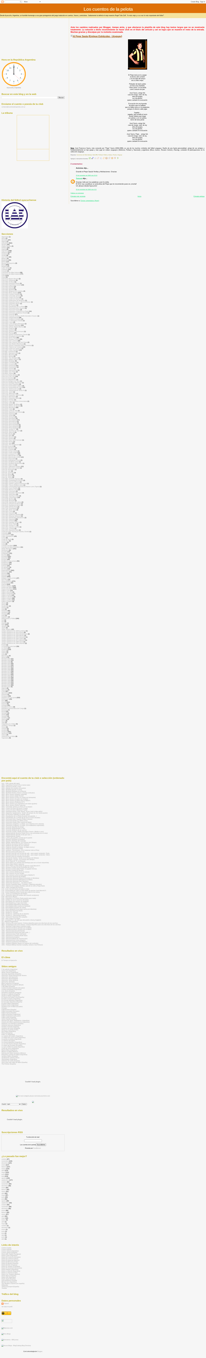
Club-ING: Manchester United (11, 457)
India (3, 615)
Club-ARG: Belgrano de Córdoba (12, 291)
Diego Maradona (7, 548)
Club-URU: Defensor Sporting (11, 514)
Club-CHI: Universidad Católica (12, 386)
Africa (3, 238)
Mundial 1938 (6, 662)
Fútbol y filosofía (7, 592)
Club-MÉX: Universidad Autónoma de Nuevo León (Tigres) (20, 486)
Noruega (4, 690)
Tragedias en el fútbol (9, 724)
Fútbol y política (7, 600)
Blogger (39, 1351)
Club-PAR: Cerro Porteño (10, 488)
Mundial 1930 (6, 659)
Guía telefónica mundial (9, 1280)
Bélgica (4, 258)
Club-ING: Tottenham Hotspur (11, 466)
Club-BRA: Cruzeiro (8, 364)
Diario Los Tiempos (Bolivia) (11, 1274)
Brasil (3, 265)
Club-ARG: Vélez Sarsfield (10, 350)
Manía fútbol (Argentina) (9, 1050)
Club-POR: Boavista (8, 500)
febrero (4, 1167)
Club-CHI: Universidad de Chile (12, 387)
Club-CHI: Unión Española (10, 384)
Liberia (4, 652)
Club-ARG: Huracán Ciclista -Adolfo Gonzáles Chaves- (19, 316)
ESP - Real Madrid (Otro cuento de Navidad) (16, 906)
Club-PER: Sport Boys (9, 494)
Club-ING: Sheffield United (10, 462)
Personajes (5, 699)
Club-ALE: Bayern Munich (10, 278)
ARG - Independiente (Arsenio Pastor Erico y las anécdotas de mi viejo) (25, 833)
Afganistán (5, 237)
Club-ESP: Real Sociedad (10, 424)
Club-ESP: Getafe (7, 415)
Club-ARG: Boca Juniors (9, 292)
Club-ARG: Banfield (8, 289)
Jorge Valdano (6, 629)
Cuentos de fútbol (7, 545)
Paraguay (5, 696)
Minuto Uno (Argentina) (9, 1282)
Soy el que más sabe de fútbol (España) (14, 1062)
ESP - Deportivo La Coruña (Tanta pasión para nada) (19, 898)
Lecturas (4, 649)
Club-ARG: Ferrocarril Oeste (11, 310)
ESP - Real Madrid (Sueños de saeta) (14, 907)
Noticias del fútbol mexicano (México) (14, 1053)
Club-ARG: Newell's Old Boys (11, 325)
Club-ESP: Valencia (8, 432)
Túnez (4, 727)
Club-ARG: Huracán (8, 314)
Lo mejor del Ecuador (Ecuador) (12, 1045)
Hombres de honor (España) (11, 1028)
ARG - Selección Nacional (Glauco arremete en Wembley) (20, 878)
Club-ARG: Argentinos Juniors (11, 285)
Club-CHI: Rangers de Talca (11, 381)
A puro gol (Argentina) (9, 971)
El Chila (4, 555)
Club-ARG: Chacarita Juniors (11, 296)
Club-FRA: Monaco (8, 437)
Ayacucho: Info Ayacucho (10, 977)
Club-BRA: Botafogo (8, 361)
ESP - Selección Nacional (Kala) (12, 910)
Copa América (6, 534)
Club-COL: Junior (7, 392)
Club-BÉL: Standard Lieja (10, 353)
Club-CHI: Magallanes (9, 379)
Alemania (5, 240)
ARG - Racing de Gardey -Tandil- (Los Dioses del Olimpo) (20, 858)
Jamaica (4, 626)
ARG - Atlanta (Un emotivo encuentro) (14, 788)
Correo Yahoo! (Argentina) (10, 1251)
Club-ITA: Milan (6, 474)
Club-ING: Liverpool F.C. (9, 454)
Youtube (4, 1288)
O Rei (3, 691)
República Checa (7, 707)
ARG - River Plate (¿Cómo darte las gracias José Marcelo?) (21, 865)
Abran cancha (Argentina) (10, 972)
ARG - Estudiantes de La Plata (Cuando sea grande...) (19, 816)
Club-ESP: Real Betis (8, 418)
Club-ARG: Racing (8, 333)
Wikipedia (5, 1285)
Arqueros (5, 252)
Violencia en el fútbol (8, 736)
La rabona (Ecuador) (8, 1040)
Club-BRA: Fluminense (9, 367)
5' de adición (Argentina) (9, 969)
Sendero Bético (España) (10, 1056)
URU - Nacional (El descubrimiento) (13, 931)
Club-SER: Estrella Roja (9, 507)
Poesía (115, 154)
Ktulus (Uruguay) (7, 1033)
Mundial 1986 (6, 677)
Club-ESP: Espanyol (8, 413)
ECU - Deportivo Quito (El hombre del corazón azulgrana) (20, 895)
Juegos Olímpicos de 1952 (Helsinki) (13, 637)
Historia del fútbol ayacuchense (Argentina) (16, 1022)
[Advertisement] (114, 23)
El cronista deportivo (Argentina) (12, 1000)
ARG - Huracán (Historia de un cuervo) (14, 830)
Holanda (4, 610)
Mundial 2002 (6, 683)
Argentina (5, 251)
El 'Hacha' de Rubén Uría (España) (13, 997)
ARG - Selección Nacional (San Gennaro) (15, 881)
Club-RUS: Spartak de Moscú (11, 505)
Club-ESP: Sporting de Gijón (11, 431)
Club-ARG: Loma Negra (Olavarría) (13, 323)
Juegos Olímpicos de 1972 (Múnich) (13, 640)
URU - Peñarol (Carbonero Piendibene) (14, 941)
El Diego (4, 556)
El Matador (5, 564)
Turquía (4, 728)
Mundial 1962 (6, 668)
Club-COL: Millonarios (9, 393)
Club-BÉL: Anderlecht (8, 351)
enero (3, 1165)
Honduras (5, 612)
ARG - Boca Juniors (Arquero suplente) (14, 794)
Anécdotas (5, 243)
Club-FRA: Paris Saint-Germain (12, 440)
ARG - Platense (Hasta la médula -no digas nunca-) (18, 847)
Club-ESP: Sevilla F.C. (9, 429)
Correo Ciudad (6, 1248)
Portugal (4, 705)
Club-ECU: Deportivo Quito (10, 398)
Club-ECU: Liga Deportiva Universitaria (14, 401)
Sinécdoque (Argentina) (9, 1059)
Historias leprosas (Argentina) (11, 1025)
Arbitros (4, 247)
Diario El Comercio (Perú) (10, 1258)
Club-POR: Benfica (8, 499)
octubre (4, 1159)
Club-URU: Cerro (7, 511)
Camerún (5, 269)
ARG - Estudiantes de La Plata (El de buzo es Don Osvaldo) (21, 817)
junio (3, 1174)
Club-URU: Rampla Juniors (10, 522)
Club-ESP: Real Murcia (9, 421)
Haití (3, 609)
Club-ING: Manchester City (10, 455)
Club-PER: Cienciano (8, 491)
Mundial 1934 (6, 660)
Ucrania (4, 730)
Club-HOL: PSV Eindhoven (10, 444)
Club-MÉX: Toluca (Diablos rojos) (12, 485)
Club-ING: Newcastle (8, 458)
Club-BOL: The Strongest (10, 358)
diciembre (5, 1163)
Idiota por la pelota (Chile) (10, 1030)
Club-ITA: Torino (7, 477)
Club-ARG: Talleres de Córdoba (12, 347)
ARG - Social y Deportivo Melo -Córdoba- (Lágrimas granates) (22, 884)
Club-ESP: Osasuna (8, 417)
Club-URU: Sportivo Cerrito (10, 527)
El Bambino (5, 553)
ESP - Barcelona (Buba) (9, 896)
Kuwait (4, 645)
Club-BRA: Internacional (9, 370)
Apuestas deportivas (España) (11, 974)
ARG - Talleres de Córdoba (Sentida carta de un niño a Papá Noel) (23, 886)
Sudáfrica (5, 717)
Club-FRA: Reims (7, 441)
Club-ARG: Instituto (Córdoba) (11, 319)
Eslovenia (5, 575)
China (3, 277)
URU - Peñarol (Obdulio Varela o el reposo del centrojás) (20, 943)
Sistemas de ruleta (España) (11, 1061)
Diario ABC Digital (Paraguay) (11, 1254)
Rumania (5, 710)
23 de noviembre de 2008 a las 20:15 (86, 175)
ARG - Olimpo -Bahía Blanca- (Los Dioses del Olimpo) (19, 842)
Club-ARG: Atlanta (7, 288)
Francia (4, 584)
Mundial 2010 (6, 686)
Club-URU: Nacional (8, 519)
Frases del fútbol (7, 587)
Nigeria (4, 688)
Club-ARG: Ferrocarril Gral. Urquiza (13, 308)
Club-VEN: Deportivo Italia (10, 530)
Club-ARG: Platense (8, 328)
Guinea (4, 607)
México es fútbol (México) (10, 1051)
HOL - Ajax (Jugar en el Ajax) (11, 918)
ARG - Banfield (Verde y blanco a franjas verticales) (18, 793)
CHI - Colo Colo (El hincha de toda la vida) (15, 889)
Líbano (4, 651)
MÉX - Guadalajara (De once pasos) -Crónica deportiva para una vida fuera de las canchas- (31, 924)
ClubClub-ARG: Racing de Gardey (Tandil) (15, 531)
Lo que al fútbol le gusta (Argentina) (13, 1047)
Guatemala (5, 606)
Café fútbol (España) (8, 986)
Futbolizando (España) (9, 1009)
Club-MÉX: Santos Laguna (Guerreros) (14, 483)
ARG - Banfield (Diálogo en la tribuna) (14, 791)
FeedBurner (37, 1148)
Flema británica (7, 581)
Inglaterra (5, 617)
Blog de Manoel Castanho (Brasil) (12, 985)
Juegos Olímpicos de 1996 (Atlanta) (13, 643)
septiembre (5, 1180)
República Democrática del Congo (13, 708)
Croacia (4, 542)
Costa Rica (5, 541)
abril (3, 1170)
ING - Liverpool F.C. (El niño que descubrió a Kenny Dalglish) (21, 920)
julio (3, 1176)
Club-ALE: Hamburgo (8, 280)
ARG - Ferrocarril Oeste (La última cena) (15, 820)
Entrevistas (5, 572)
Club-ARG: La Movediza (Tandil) (12, 320)
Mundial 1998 (6, 682)
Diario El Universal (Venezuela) (12, 1268)
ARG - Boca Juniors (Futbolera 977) (13, 802)
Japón (4, 628)
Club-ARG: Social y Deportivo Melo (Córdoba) (16, 345)
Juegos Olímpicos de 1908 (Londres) (14, 631)
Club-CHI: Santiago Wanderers (12, 382)
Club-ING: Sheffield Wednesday (12, 463)
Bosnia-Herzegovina (8, 263)
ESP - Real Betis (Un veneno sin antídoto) (15, 901)
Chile (3, 275)
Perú (3, 700)
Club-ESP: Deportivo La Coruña (12, 412)
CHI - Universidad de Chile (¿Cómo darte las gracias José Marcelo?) (24, 890)
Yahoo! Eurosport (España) (10, 1286)
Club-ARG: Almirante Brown (11, 283)
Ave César (5, 257)
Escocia (4, 573)
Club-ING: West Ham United (11, 468)
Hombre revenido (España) (10, 1026)
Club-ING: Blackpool (8, 448)
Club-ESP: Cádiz (7, 409)
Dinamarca (5, 550)
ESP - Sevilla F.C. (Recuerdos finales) (14, 915)
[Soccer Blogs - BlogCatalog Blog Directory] (16, 1345)
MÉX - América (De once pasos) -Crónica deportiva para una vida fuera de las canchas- (30, 923)
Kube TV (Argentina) (8, 1034)
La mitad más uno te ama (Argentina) (14, 1037)
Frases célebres (7, 586)
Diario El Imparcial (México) (10, 1260)
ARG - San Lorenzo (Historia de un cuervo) (15, 872)
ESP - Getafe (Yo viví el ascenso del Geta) (15, 900)
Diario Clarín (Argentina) (9, 1255)
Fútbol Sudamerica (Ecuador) (11, 1016)
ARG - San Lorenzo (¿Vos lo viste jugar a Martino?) (18, 875)
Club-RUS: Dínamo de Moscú (11, 503)
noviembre (5, 1161)
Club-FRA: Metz (7, 435)
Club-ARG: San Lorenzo (9, 341)
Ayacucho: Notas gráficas (10, 980)
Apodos (4, 244)
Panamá (4, 694)
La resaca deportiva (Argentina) (12, 1042)
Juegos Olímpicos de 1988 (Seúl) (12, 641)
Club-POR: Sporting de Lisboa (11, 502)
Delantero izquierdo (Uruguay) (11, 992)
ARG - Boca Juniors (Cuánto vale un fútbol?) (16, 800)
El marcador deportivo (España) (12, 1002)
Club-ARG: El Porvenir (9, 305)
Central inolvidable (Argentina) (11, 989)
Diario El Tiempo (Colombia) (11, 1266)
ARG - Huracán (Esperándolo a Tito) (13, 828)
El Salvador (5, 567)
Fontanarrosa (6, 583)
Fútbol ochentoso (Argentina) (11, 1014)
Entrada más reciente (78, 196)
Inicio (139, 196)
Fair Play (4, 579)
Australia (4, 254)
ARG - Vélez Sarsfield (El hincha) (12, 887)
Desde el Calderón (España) (11, 994)
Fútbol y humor (6, 595)
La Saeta (4, 648)
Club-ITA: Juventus (8, 472)
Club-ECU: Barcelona (9, 396)
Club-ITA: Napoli (7, 475)
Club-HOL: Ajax (7, 443)
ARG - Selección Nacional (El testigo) (14, 876)
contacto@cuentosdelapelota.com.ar (13, 107)
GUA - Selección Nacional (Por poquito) (14, 917)
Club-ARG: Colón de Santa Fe (11, 299)
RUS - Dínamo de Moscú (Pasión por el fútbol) (16, 928)
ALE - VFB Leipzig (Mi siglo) (11, 783)
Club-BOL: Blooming (8, 354)
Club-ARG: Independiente (10, 317)
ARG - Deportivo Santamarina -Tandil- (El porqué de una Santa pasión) (25, 813)
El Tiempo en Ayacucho (9, 960)
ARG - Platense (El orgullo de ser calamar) (15, 845)
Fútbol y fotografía (7, 593)
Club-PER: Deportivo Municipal (12, 493)
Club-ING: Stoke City (8, 465)
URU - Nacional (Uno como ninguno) (14, 940)
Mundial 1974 (6, 673)
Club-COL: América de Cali (10, 389)
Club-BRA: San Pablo (9, 372)
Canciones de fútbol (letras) (84, 154)
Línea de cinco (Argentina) (10, 1048)
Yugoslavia (5, 738)
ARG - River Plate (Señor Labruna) (13, 864)
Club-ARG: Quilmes (8, 330)
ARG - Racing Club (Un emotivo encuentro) (16, 856)
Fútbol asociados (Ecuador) (10, 1011)
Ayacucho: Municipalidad (10, 978)
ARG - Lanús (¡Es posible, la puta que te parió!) (17, 838)
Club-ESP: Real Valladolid (10, 426)
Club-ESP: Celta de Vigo (10, 410)
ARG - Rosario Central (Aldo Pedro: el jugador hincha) (19, 869)
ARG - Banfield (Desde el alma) (12, 789)
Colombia (5, 533)
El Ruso (4, 565)
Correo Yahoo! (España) (9, 1252)
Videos (4, 735)
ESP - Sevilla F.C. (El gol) (10, 912)
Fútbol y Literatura (7, 596)
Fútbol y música (107, 154)
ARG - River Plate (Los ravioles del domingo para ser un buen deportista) (25, 862)
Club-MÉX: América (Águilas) (11, 479)
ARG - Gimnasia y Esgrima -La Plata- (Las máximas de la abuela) (23, 824)
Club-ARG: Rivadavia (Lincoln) (12, 336)
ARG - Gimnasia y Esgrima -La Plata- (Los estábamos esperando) (23, 825)
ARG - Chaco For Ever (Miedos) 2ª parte (14, 810)
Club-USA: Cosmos (8, 528)
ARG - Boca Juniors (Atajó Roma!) (13, 796)
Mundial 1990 (6, 679)
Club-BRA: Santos (7, 373)
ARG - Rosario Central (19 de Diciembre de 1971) (18, 867)
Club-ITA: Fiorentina (8, 469)
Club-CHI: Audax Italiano (10, 375)
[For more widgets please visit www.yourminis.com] (33, 1096)
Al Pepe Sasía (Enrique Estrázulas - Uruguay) (97, 36)
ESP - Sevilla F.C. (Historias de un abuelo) (15, 914)
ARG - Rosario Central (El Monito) (12, 870)
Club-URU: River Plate (9, 524)
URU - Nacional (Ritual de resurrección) (14, 938)
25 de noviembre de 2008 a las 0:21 (86, 189)
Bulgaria (4, 266)
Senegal (4, 713)
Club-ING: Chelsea (8, 449)
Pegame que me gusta (9, 697)
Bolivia (4, 261)
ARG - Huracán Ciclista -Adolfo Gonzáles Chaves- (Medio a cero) (23, 831)
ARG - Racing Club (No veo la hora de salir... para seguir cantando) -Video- (26, 855)
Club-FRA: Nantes (7, 438)
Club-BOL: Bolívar (7, 356)
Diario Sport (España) (9, 1279)
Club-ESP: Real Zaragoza (10, 427)
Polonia (4, 704)
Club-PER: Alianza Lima (9, 489)
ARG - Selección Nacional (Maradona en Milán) (17, 879)
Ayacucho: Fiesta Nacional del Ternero (14, 975)
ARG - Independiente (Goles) (11, 836)
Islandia (4, 623)
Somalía (4, 716)
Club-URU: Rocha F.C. (9, 525)
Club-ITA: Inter (6, 471)
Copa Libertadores (8, 536)
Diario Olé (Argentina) (9, 1277)
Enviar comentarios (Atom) (90, 201)
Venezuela (5, 733)
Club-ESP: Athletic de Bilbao (11, 404)
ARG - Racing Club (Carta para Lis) (13, 852)
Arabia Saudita (6, 246)
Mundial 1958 (6, 666)
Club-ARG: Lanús (7, 322)
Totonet (79, 178)
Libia (3, 654)
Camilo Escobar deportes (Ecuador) (13, 988)
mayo (3, 1172)
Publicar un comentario (77, 193)
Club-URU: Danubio (8, 513)
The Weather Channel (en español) (13, 1283)
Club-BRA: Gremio (8, 368)
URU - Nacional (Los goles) (10, 937)
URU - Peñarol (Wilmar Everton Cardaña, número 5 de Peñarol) (22, 945)
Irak (3, 620)
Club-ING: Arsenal (7, 446)
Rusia (3, 711)
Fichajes (4, 1008)
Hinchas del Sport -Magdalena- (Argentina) (15, 1020)
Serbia (4, 714)
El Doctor (5, 558)
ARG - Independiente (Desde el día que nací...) (17, 834)
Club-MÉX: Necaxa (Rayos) (10, 482)
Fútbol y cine (6, 590)
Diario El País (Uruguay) (9, 1265)
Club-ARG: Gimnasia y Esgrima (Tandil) (14, 313)
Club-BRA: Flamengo (8, 365)
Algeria (4, 241)
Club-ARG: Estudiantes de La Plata (13, 306)
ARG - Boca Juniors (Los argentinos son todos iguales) (19, 803)
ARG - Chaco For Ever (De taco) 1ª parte (15, 808)
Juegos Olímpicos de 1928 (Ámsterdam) (15, 634)
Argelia (4, 249)
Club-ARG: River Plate (9, 337)
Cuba (3, 544)
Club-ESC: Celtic (7, 403)
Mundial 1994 (6, 680)
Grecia (4, 604)
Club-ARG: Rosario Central (10, 339)
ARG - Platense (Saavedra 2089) (12, 848)
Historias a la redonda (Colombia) (12, 1023)
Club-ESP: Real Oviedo (9, 423)
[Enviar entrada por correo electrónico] (122, 154)
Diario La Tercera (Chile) (10, 1272)
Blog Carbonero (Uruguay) (10, 983)
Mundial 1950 (6, 663)
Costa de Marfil (6, 539)
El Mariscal (5, 562)
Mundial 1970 (6, 671)
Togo (3, 722)
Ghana (4, 603)
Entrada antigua (199, 196)
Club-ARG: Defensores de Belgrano (13, 300)
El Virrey (4, 569)
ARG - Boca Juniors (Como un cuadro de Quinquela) (19, 797)
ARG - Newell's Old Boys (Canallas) (13, 839)
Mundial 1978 (6, 674)
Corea (4, 538)
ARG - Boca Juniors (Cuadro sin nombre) (15, 799)
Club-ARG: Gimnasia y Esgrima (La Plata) (15, 311)
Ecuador (4, 552)
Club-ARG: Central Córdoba (11, 294)
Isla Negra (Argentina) (9, 1031)
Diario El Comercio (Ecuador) (11, 1257)
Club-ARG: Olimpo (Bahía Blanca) (13, 327)
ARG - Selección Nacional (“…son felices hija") (17, 883)
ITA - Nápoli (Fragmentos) (10, 921)
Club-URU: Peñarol (97, 154)
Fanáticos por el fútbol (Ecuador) (12, 1006)
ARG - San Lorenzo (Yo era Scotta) (13, 873)
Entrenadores (6, 570)
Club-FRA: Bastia (7, 434)
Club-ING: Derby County (9, 451)
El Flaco (4, 559)
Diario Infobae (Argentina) (10, 1269)
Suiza (3, 721)
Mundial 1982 (6, 676)
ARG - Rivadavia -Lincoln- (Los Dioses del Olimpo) (18, 859)
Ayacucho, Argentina (14, 88)
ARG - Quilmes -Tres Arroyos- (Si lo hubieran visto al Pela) (20, 850)
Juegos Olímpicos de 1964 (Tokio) (13, 638)
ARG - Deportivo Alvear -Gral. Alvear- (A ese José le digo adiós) (22, 811)
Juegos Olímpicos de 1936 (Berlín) (13, 635)
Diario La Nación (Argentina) (11, 1271)
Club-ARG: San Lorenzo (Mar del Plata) (14, 342)
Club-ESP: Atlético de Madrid (11, 406)
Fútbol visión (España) (9, 1017)
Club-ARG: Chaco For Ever (10, 297)
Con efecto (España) (8, 991)
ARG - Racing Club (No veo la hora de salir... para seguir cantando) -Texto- (26, 853)
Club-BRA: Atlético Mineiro (10, 359)
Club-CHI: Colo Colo (8, 376)
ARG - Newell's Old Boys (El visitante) (14, 841)
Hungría (4, 614)
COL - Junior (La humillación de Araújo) (14, 893)
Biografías (5, 260)
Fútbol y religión (7, 601)
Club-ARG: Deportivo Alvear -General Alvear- (16, 302)
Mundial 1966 (6, 669)
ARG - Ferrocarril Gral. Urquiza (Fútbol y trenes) (17, 819)
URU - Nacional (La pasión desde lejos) (14, 935)
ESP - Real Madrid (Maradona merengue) (15, 904)
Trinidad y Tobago (7, 725)
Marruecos (5, 655)
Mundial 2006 (6, 685)
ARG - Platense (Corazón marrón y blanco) (15, 844)
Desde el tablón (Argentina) (10, 995)
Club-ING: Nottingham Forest (11, 460)
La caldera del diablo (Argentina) (12, 1036)
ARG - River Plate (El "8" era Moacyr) (13, 861)
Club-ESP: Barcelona (8, 407)
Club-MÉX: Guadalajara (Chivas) (12, 480)
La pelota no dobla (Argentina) (11, 1039)
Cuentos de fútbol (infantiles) (11, 547)
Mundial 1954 (6, 665)
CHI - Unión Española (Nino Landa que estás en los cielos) (21, 892)
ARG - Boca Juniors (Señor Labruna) (13, 805)
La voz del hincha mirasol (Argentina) (14, 1044)
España (4, 576)
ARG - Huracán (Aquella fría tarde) (13, 827)
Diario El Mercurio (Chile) (10, 1262)
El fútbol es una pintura (9, 561)
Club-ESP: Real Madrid (9, 420)
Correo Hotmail (6, 1249)
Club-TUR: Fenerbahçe (9, 508)
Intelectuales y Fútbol (8, 618)
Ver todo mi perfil (7, 1307)
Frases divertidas (7, 589)
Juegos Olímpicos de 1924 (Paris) (12, 632)
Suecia (4, 719)
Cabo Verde (5, 268)
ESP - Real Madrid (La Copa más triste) (14, 903)
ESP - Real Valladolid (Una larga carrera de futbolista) (19, 909)
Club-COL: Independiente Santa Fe (13, 390)
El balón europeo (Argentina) (11, 999)
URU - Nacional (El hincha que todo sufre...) (16, 932)
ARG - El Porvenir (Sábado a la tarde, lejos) (16, 814)
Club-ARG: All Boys (8, 282)
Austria (4, 255)
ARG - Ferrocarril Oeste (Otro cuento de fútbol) (16, 822)
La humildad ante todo (9, 646)
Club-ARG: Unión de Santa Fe (11, 348)
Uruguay (119, 154)
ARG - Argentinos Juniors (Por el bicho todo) (16, 785)
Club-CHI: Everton (7, 378)
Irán (3, 621)
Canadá (4, 271)
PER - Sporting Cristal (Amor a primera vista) (16, 926)
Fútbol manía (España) (9, 1012)
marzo (4, 1168)
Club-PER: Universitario (9, 497)
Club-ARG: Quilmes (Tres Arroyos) (13, 331)
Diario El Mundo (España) (10, 1263)
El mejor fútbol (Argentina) (10, 1003)
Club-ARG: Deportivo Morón (11, 303)
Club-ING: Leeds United (9, 452)
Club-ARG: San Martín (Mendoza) (12, 344)
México (4, 657)
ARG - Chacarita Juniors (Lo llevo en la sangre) (17, 807)
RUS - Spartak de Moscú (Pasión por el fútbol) (16, 929)
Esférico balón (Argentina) (10, 1005)
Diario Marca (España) (9, 1275)
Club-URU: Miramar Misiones (11, 516)
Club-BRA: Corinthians (9, 362)
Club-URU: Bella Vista (9, 510)
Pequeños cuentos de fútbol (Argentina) (14, 1054)
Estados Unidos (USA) (9, 578)
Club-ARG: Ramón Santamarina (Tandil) (15, 334)
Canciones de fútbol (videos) (11, 274)
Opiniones (5, 693)
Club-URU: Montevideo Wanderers (13, 517)
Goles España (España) (9, 1019)
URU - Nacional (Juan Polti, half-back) (14, 934)
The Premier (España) (9, 1064)
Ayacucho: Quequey (8, 981)
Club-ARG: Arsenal (8, 286)
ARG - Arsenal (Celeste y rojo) (11, 786)
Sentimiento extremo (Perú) (10, 1057)
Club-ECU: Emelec (8, 399)
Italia (3, 624)
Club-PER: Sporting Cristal (10, 496)
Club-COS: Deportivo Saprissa (11, 395)
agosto (4, 1178)
